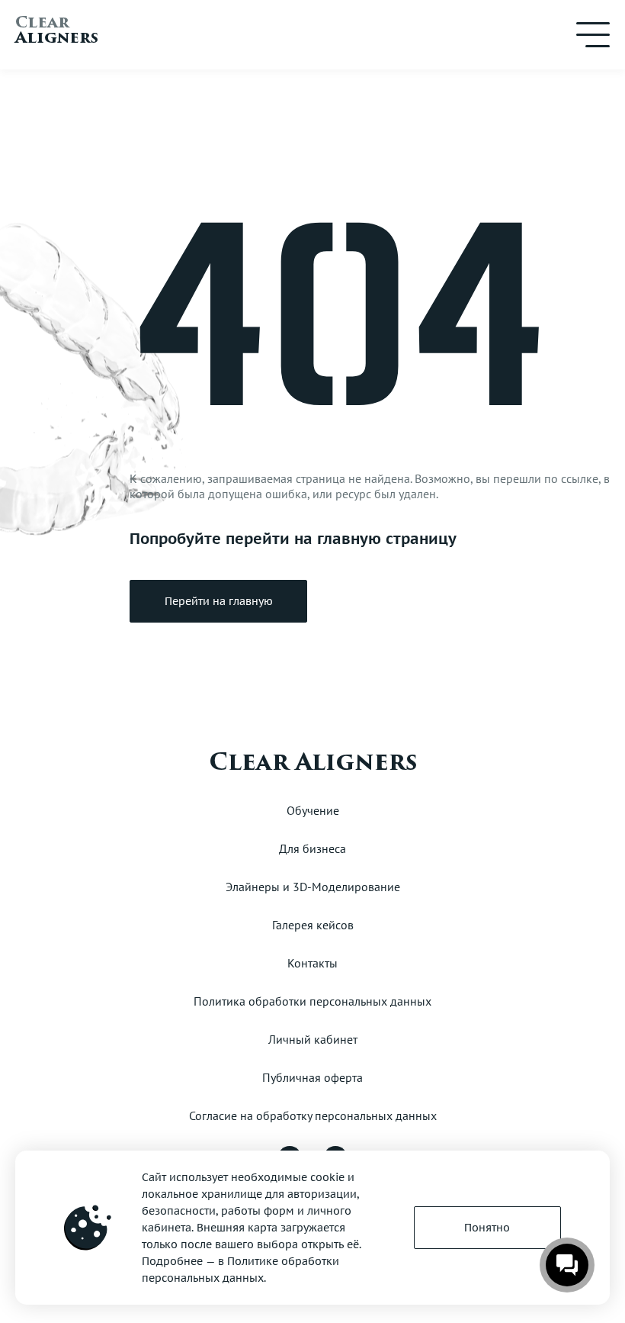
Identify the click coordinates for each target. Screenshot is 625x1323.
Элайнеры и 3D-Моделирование (313, 886)
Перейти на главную (219, 601)
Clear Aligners (313, 762)
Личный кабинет (312, 1039)
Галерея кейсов (313, 924)
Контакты (312, 963)
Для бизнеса (312, 848)
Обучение (313, 810)
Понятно (487, 1227)
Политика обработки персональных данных (312, 1001)
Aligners (56, 32)
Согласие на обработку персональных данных (313, 1115)
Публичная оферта (312, 1077)
